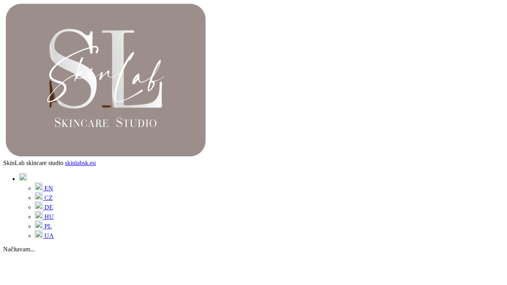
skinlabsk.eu (80, 163)
